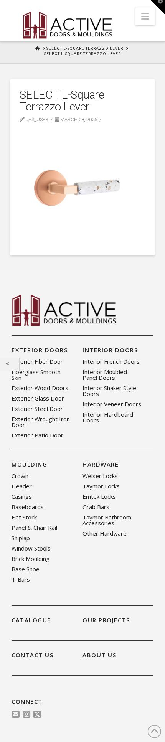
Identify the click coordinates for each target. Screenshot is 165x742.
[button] (145, 16)
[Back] (9, 364)
